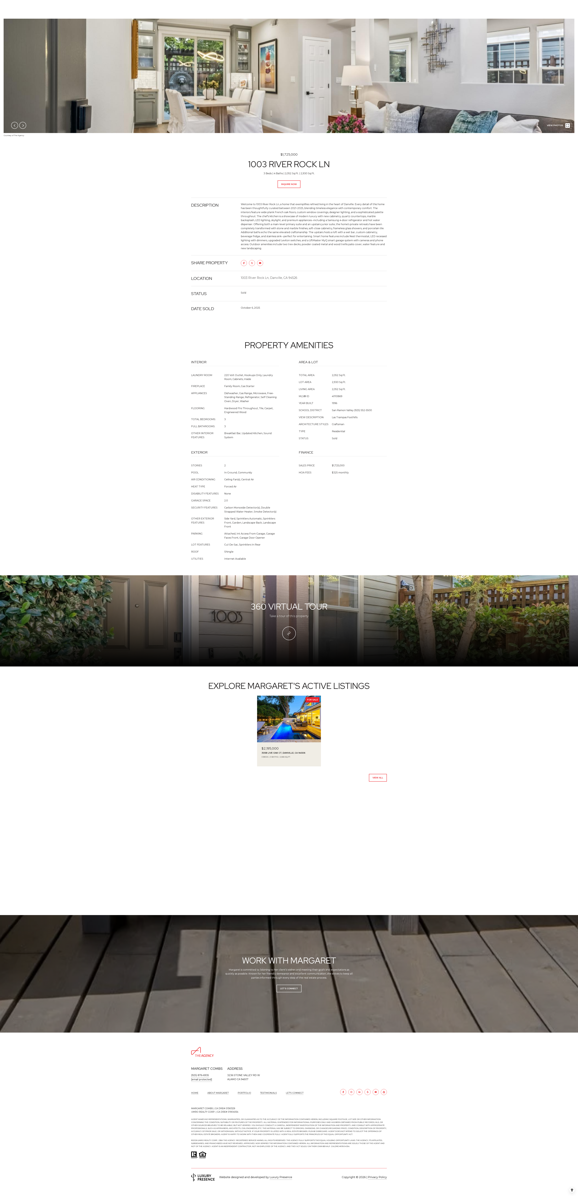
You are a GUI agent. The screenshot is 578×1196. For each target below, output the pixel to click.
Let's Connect (294, 1093)
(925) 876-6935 (200, 1075)
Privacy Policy (377, 1177)
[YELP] (368, 1092)
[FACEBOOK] (343, 1092)
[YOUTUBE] (376, 1092)
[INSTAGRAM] (351, 1092)
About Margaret (218, 1093)
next (22, 125)
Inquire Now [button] (289, 184)
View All (378, 777)
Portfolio (244, 1093)
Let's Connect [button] (289, 988)
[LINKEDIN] (359, 1092)
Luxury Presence (281, 1177)
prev (14, 125)
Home (194, 1093)
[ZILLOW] (384, 1092)
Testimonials (268, 1093)
